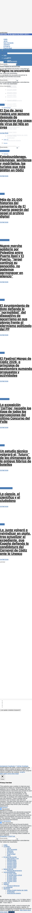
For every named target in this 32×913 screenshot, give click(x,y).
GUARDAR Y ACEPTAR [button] (7, 836)
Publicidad (7, 704)
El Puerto (10, 853)
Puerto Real (11, 854)
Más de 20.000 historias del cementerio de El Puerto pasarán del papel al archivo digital (14, 208)
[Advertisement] (16, 16)
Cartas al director (13, 127)
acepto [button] (22, 772)
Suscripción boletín (14, 893)
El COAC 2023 (11, 132)
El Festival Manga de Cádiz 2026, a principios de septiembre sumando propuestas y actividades (16, 367)
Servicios (7, 889)
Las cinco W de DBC (10, 702)
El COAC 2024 (12, 129)
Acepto (11, 912)
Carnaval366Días (9, 872)
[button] (10, 710)
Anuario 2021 (11, 868)
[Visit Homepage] (16, 46)
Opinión (6, 884)
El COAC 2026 (12, 106)
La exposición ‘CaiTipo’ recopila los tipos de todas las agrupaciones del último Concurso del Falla (15, 413)
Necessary (6, 809)
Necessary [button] (3, 807)
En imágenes (7, 130)
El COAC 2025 (11, 877)
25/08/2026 (4, 133)
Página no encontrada (12, 67)
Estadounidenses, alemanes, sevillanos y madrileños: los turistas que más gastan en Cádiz (15, 163)
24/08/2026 (4, 560)
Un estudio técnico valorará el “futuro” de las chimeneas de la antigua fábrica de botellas (15, 458)
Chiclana (10, 851)
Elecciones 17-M (12, 859)
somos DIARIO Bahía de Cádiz (17, 890)
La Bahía (7, 847)
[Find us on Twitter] (1, 897)
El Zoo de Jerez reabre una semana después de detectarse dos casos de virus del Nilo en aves (16, 119)
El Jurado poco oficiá (14, 875)
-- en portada (4, 151)
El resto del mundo (10, 857)
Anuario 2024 (12, 87)
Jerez (9, 848)
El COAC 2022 (12, 881)
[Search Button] (17, 80)
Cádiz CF (7, 883)
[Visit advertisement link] (4, 56)
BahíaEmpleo (11, 860)
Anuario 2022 (12, 866)
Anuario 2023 (11, 865)
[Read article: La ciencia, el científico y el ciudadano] (16, 479)
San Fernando (12, 850)
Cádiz (5, 845)
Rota (8, 856)
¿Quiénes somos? (10, 701)
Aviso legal (7, 705)
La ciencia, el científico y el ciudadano (10, 497)
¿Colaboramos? (9, 707)
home (2, 67)
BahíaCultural (7, 107)
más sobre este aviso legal (9, 773)
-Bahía (2, 105)
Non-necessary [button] (5, 821)
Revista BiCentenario (14, 871)
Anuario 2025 (11, 85)
